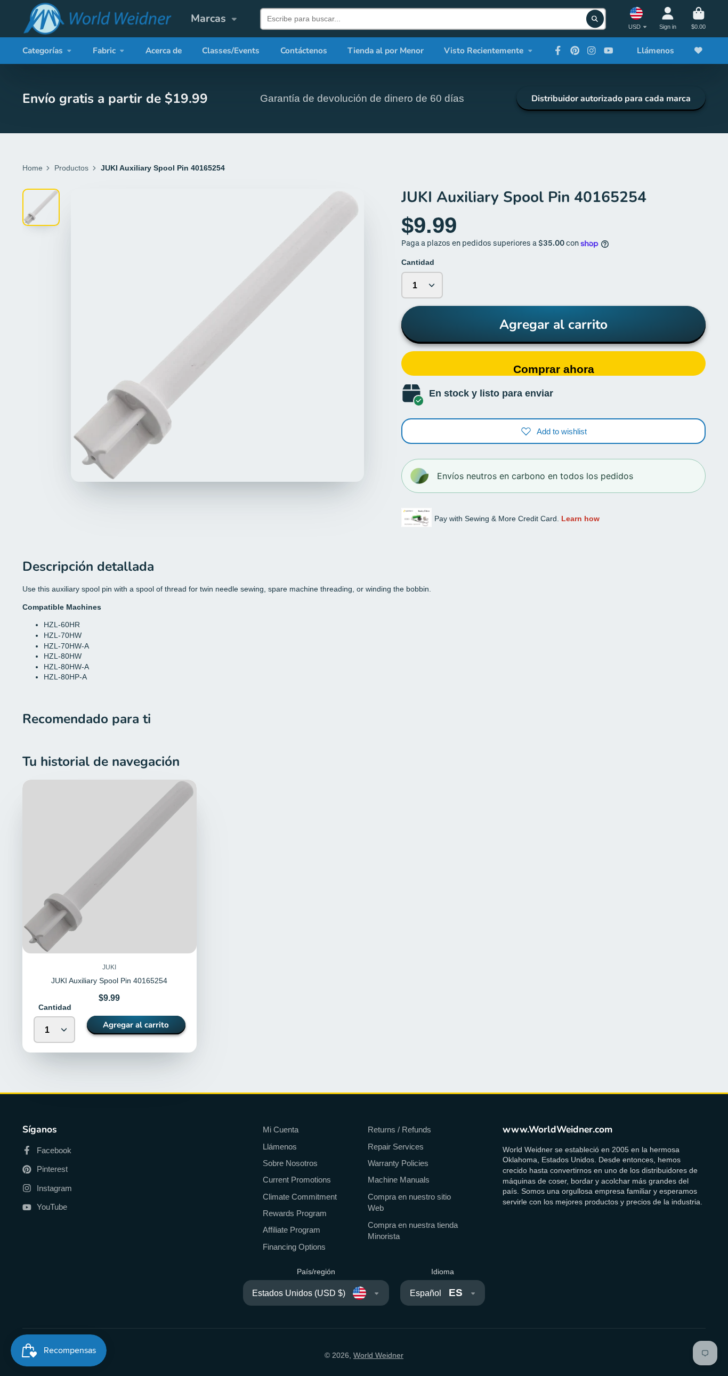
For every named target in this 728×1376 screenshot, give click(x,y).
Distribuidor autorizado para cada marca (611, 98)
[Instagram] (591, 50)
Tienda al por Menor (385, 50)
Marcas (208, 18)
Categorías (42, 50)
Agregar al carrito (553, 324)
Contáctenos (303, 50)
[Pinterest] (575, 50)
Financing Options (294, 1246)
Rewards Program (295, 1213)
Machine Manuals (399, 1179)
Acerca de (163, 50)
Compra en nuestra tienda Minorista (413, 1230)
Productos (71, 168)
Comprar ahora (553, 369)
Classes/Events (231, 50)
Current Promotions (297, 1179)
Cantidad (417, 262)
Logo (97, 18)
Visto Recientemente (483, 50)
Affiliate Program (291, 1229)
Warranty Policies (398, 1163)
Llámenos (655, 50)
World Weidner (378, 1355)
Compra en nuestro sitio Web (409, 1202)
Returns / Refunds (399, 1129)
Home (32, 168)
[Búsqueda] (595, 19)
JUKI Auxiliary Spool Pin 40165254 (109, 916)
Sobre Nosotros (290, 1163)
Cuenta (667, 18)
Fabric (104, 50)
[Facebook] (558, 50)
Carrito (698, 18)
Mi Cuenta (280, 1129)
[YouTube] (608, 50)
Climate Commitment (300, 1196)
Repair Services (396, 1146)
